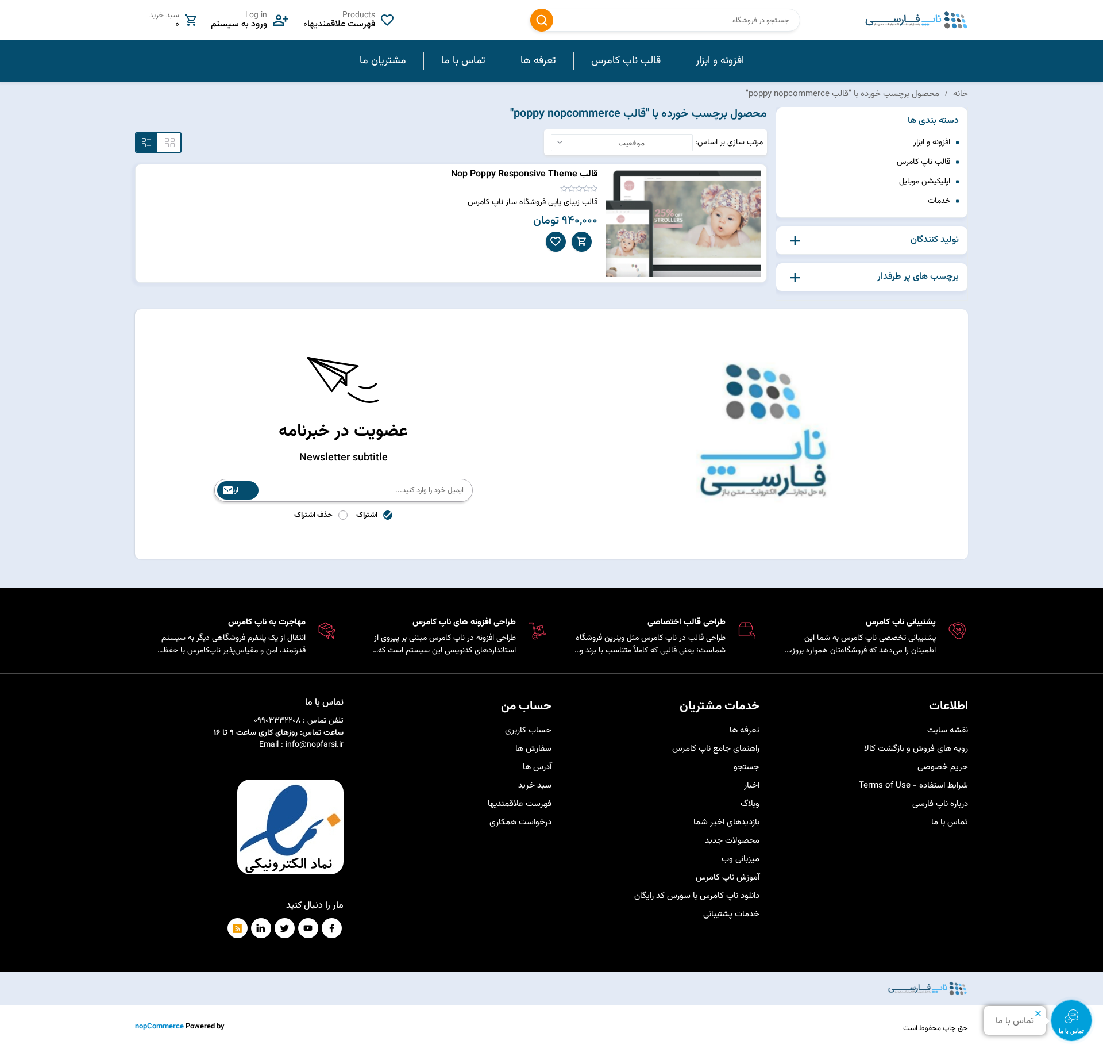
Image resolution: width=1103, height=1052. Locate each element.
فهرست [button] (146, 142)
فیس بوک (332, 928)
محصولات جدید (732, 840)
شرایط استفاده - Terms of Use (913, 785)
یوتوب (308, 928)
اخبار (751, 785)
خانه (960, 94)
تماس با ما (949, 822)
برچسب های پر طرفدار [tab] (918, 277)
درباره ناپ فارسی (940, 804)
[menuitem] (719, 61)
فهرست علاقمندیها (520, 804)
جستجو (541, 20)
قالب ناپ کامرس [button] (626, 61)
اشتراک (366, 515)
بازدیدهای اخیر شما (726, 822)
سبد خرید (535, 785)
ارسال (230, 490)
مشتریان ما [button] (383, 61)
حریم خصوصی (942, 767)
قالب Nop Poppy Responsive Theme (524, 174)
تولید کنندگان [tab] (935, 240)
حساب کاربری (528, 730)
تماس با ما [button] (463, 61)
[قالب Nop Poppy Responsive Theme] (683, 223)
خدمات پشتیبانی (731, 914)
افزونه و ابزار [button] (720, 61)
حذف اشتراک (313, 515)
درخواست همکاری (520, 822)
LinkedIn (261, 928)
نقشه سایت (947, 730)
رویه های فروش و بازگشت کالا (916, 748)
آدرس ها (537, 767)
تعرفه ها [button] (538, 61)
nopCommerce (159, 1026)
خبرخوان (237, 928)
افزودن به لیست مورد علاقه (556, 242)
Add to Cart (582, 242)
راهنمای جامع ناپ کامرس (715, 748)
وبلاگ (750, 804)
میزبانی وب (740, 859)
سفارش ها (533, 748)
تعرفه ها (744, 730)
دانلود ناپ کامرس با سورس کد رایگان (696, 896)
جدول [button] (169, 142)
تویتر (285, 928)
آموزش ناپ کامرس (727, 877)
